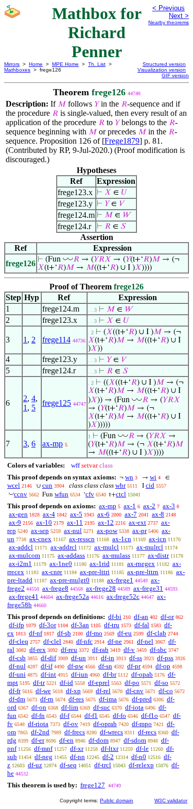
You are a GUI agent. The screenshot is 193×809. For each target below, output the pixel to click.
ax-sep (40, 531)
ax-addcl (21, 547)
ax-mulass (116, 555)
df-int (48, 674)
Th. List (97, 64)
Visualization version (161, 70)
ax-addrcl (63, 547)
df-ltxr (109, 748)
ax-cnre (52, 572)
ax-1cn (121, 539)
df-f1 (91, 715)
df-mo (94, 633)
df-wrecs (111, 732)
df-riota (38, 724)
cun (47, 485)
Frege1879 (121, 140)
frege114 (56, 339)
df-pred (142, 699)
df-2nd (40, 732)
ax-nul (73, 531)
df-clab (156, 633)
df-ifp (16, 625)
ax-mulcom (24, 555)
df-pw (75, 666)
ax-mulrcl (149, 547)
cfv (89, 494)
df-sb (64, 633)
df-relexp (141, 765)
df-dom (99, 740)
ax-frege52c (123, 596)
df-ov (70, 724)
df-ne (115, 641)
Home (36, 64)
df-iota (134, 707)
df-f (64, 715)
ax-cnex (40, 539)
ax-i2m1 (20, 563)
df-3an (80, 625)
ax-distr (158, 555)
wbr (120, 485)
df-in (107, 658)
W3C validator (170, 800)
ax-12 (106, 522)
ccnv (20, 494)
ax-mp (52, 443)
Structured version (164, 64)
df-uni (17, 674)
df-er (37, 740)
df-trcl (102, 765)
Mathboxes (17, 70)
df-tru (111, 625)
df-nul (17, 666)
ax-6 (103, 514)
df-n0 (138, 757)
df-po (132, 682)
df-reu (69, 649)
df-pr (134, 666)
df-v (129, 649)
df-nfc (84, 641)
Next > (179, 16)
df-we (43, 691)
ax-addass (71, 555)
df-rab (100, 649)
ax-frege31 (148, 588)
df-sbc (158, 649)
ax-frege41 (24, 596)
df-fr (15, 691)
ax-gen (18, 514)
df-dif (48, 658)
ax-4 (49, 514)
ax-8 (158, 514)
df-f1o (149, 715)
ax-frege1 (120, 580)
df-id (66, 682)
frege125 (56, 403)
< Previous (168, 8)
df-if (46, 666)
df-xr (76, 748)
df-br (109, 674)
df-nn (77, 757)
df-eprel (99, 682)
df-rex (37, 649)
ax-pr (139, 531)
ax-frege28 (101, 588)
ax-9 (15, 522)
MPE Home (65, 64)
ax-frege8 (55, 588)
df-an (141, 617)
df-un (78, 658)
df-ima (108, 699)
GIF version (175, 75)
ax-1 (130, 506)
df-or (167, 617)
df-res (76, 699)
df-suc (101, 707)
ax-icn (157, 539)
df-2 (108, 757)
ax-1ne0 (60, 563)
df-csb (17, 658)
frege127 (92, 785)
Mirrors (12, 64)
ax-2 (149, 506)
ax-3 (169, 506)
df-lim (69, 707)
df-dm (17, 699)
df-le (142, 748)
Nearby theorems (168, 22)
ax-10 (44, 522)
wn (129, 477)
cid (150, 485)
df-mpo (142, 724)
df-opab (142, 674)
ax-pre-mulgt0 (70, 580)
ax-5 (76, 514)
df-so (161, 682)
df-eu (124, 633)
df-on (38, 707)
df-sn (105, 666)
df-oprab (105, 724)
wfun (61, 494)
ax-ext (137, 522)
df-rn (47, 699)
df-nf (35, 633)
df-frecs (74, 732)
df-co (166, 691)
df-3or (47, 625)
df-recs (147, 732)
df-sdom (135, 740)
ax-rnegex (141, 563)
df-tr (39, 682)
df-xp (73, 691)
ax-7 (131, 514)
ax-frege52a (72, 596)
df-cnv (135, 691)
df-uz (35, 765)
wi (153, 477)
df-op (162, 666)
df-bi (114, 617)
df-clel (52, 641)
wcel (13, 485)
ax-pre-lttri (95, 572)
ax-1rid (100, 563)
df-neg (43, 757)
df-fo (119, 715)
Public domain (116, 800)
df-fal (141, 625)
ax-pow (107, 531)
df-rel (103, 691)
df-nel (145, 641)
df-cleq (18, 641)
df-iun (79, 674)
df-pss (165, 658)
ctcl (121, 494)
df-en (66, 740)
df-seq (68, 765)
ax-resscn (82, 539)
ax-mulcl (106, 547)
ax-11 (75, 522)
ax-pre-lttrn (143, 572)
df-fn (38, 715)
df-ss (135, 658)
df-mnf (43, 748)
